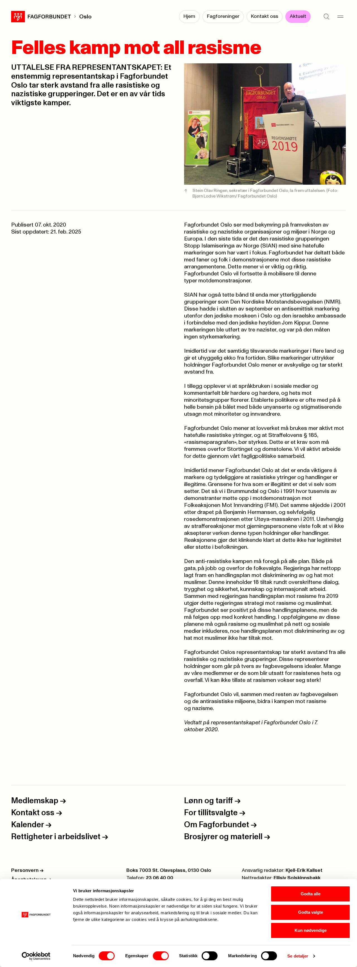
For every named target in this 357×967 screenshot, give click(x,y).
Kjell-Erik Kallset (304, 870)
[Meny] (340, 16)
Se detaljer (297, 956)
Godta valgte (310, 912)
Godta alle (310, 893)
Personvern (27, 870)
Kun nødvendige (311, 930)
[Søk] (326, 16)
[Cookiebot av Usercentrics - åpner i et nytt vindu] (36, 956)
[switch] (161, 955)
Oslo (85, 17)
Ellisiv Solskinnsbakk (297, 878)
